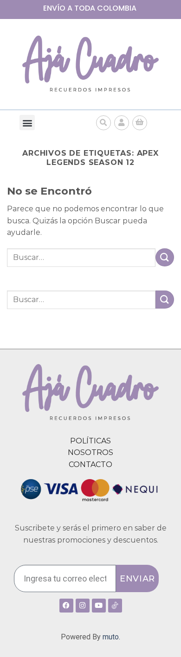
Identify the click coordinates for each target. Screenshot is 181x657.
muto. (111, 636)
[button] (27, 122)
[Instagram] (83, 606)
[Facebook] (66, 606)
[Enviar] (164, 257)
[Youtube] (99, 606)
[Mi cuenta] (121, 122)
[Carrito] (139, 122)
